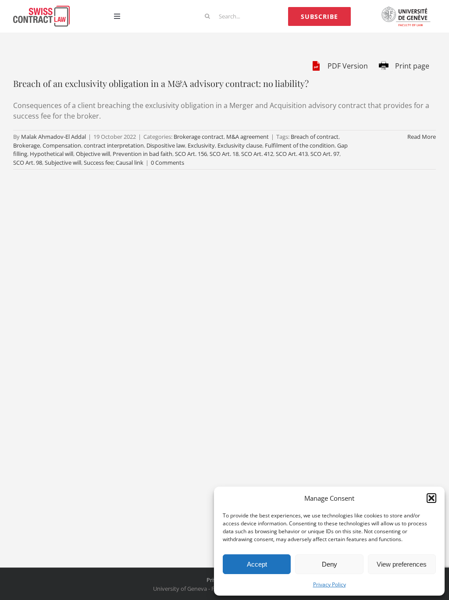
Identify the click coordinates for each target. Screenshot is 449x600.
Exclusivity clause (239, 145)
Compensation (62, 145)
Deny (329, 564)
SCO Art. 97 (324, 154)
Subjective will (63, 162)
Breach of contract (315, 137)
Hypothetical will (51, 154)
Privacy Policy (329, 584)
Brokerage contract (199, 137)
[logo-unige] (407, 9)
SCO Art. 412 (257, 154)
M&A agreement (247, 137)
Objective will (93, 154)
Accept (257, 564)
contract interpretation (114, 145)
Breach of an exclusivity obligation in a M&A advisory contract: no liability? (161, 83)
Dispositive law (165, 145)
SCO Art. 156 (191, 154)
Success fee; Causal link (113, 162)
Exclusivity (201, 145)
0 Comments (167, 162)
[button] (431, 498)
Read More (421, 137)
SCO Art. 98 (27, 162)
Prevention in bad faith (142, 154)
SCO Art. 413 (292, 154)
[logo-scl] (41, 9)
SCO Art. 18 (224, 154)
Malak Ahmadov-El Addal (53, 137)
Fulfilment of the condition (300, 145)
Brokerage (26, 145)
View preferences (402, 564)
